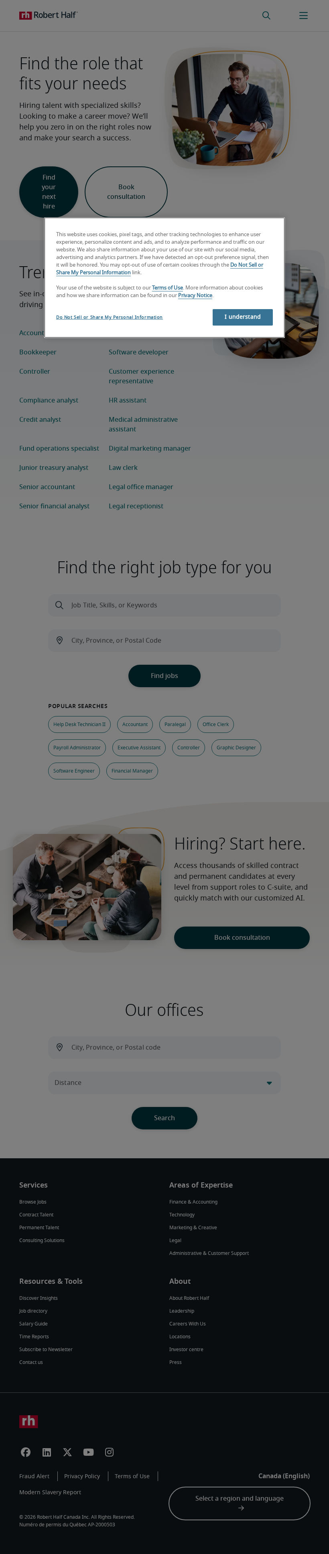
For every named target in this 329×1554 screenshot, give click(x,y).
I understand (243, 317)
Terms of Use (167, 288)
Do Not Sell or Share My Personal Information (109, 317)
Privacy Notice (195, 295)
